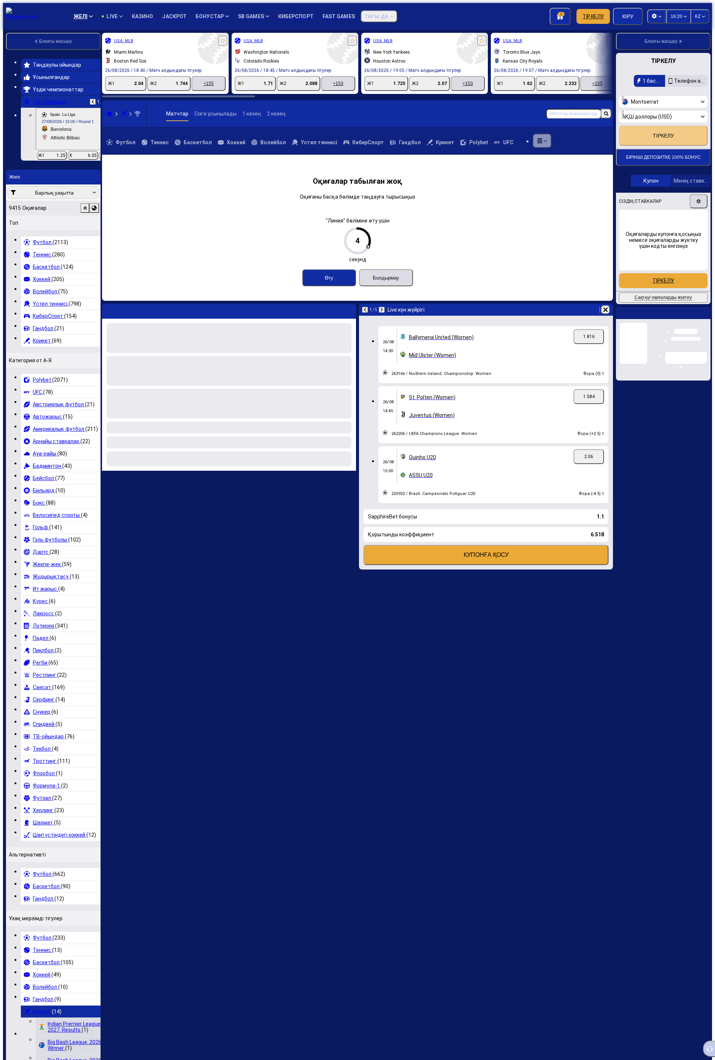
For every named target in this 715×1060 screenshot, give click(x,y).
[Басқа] (542, 141)
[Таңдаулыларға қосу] (222, 40)
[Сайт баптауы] (656, 16)
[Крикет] (123, 113)
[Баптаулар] (699, 221)
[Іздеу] (606, 114)
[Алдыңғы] (93, 102)
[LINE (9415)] (109, 113)
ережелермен (648, 129)
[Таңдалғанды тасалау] (84, 208)
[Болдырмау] (605, 309)
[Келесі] (382, 310)
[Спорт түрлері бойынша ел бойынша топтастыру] (94, 208)
